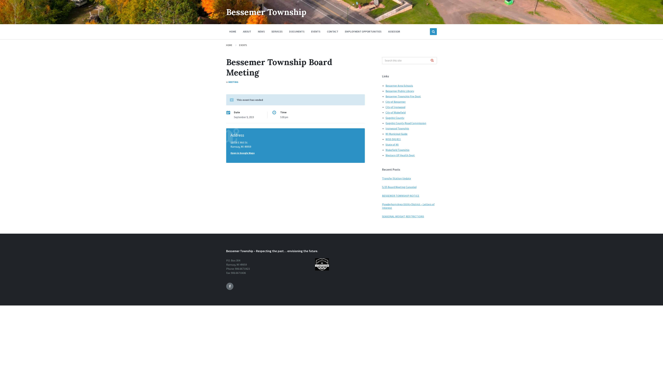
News (261, 31)
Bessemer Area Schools (399, 85)
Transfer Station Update (396, 178)
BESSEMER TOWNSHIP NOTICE (400, 195)
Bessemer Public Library (400, 91)
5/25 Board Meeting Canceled (399, 187)
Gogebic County (395, 117)
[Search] (432, 60)
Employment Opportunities (363, 31)
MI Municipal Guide (396, 134)
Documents (296, 31)
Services (276, 31)
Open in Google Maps (242, 153)
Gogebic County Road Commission (406, 123)
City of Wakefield (396, 112)
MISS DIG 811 (393, 139)
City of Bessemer (396, 101)
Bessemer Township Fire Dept (403, 96)
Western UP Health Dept (400, 155)
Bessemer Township (266, 12)
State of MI (392, 144)
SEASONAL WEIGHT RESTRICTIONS (403, 216)
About (247, 31)
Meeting (233, 82)
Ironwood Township (397, 128)
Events (315, 31)
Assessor (394, 31)
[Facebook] (229, 286)
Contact (332, 31)
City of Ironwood (395, 107)
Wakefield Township (397, 150)
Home (232, 31)
